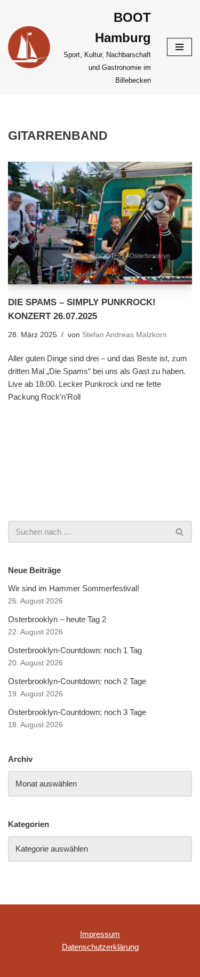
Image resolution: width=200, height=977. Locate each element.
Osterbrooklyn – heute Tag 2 (57, 619)
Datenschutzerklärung (100, 946)
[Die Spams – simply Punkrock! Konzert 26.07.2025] (100, 223)
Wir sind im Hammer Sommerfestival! (73, 588)
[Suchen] (180, 532)
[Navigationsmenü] (179, 47)
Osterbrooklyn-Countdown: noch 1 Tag (75, 650)
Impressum (100, 934)
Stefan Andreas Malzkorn (124, 335)
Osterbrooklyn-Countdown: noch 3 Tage (77, 712)
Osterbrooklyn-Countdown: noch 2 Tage (77, 681)
